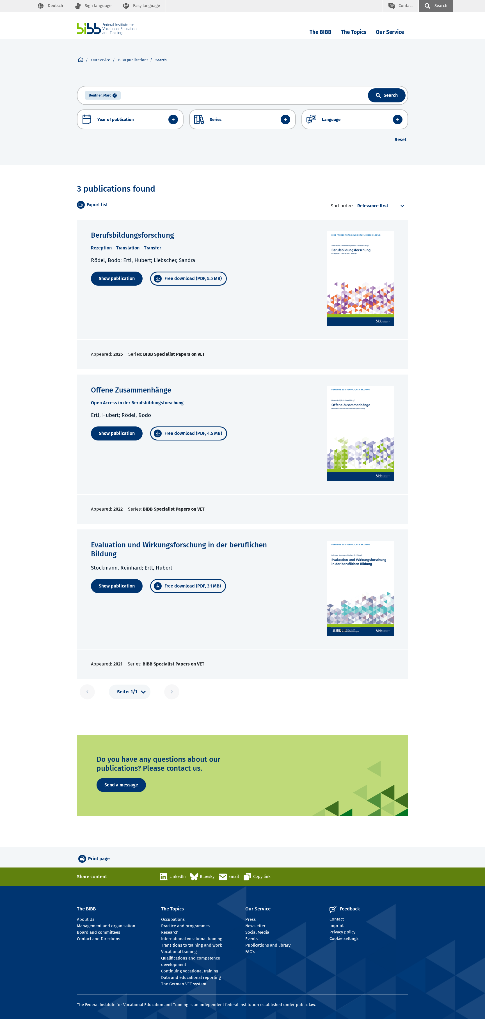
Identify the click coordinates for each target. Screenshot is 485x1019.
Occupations (173, 919)
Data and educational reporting (191, 977)
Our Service (390, 32)
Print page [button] (99, 858)
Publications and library (267, 945)
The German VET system (183, 983)
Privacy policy (342, 932)
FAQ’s (250, 951)
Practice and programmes (185, 925)
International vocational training (191, 938)
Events (251, 938)
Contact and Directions (98, 938)
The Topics (353, 32)
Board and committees (98, 932)
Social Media (257, 932)
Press (250, 919)
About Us (85, 919)
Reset (400, 139)
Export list (97, 204)
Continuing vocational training (189, 971)
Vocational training (179, 951)
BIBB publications (133, 60)
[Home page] (80, 60)
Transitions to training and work (191, 945)
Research (170, 932)
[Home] (106, 29)
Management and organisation (106, 925)
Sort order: (342, 205)
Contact (337, 919)
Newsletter (255, 925)
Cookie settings (344, 938)
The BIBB (320, 32)
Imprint (337, 925)
